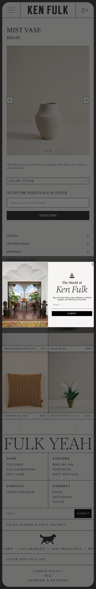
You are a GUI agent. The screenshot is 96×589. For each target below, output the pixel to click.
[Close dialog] (93, 264)
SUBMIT (72, 313)
